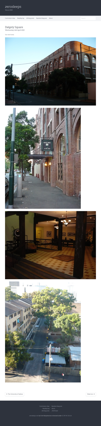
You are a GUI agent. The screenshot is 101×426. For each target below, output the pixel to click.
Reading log (20, 18)
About (51, 18)
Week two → (91, 394)
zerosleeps (13, 7)
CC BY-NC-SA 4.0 (67, 415)
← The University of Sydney (14, 394)
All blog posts (30, 18)
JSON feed (55, 411)
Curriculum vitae (10, 18)
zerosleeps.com (34, 415)
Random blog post (41, 18)
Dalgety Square (14, 27)
